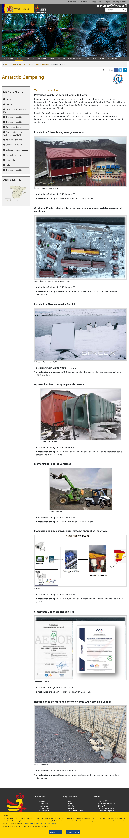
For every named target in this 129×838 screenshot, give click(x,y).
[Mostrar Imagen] (80, 161)
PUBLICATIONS (98, 59)
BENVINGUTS (82, 2)
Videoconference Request (16, 150)
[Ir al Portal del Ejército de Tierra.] (42, 8)
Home (7, 64)
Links (7, 165)
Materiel (71, 808)
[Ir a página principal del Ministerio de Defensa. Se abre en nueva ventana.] (18, 8)
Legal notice (43, 806)
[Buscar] (124, 10)
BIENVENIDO (71, 2)
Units (70, 803)
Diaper (100, 806)
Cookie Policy (55, 832)
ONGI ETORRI (102, 2)
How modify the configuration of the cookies (41, 823)
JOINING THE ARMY (57, 59)
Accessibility (43, 803)
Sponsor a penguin (13, 145)
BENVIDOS (92, 2)
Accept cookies (73, 832)
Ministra (101, 801)
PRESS (122, 59)
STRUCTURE (29, 59)
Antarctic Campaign (26, 64)
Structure (71, 806)
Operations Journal (13, 127)
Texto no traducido (42, 64)
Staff (70, 801)
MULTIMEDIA (112, 59)
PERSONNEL (8, 59)
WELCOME (122, 2)
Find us (8, 104)
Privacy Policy (44, 808)
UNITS (19, 59)
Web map (42, 801)
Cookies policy (44, 811)
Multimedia (10, 160)
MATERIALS (41, 59)
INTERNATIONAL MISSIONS (78, 59)
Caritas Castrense (105, 808)
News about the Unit (14, 155)
